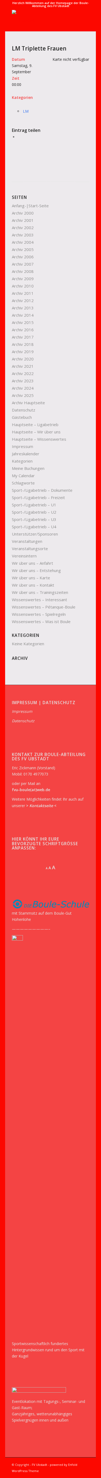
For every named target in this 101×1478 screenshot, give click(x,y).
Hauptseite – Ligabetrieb (35, 424)
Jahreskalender (25, 453)
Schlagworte (23, 483)
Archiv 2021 (23, 366)
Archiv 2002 (23, 227)
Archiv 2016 (23, 329)
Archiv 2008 (23, 271)
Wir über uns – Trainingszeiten (40, 592)
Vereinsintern (24, 556)
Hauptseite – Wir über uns (36, 431)
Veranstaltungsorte (30, 548)
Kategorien (22, 461)
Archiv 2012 (23, 300)
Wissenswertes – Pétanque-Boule (43, 607)
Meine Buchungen (28, 468)
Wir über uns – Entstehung (36, 570)
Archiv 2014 (23, 315)
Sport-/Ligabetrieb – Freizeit (38, 497)
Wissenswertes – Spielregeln (39, 614)
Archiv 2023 (23, 380)
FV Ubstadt (39, 1465)
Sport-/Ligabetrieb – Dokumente (42, 490)
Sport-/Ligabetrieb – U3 (34, 519)
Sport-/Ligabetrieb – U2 (34, 512)
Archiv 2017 (23, 337)
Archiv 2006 (23, 256)
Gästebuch (22, 417)
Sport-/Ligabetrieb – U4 (34, 526)
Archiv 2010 (23, 286)
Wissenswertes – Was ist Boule (41, 621)
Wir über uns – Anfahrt (32, 563)
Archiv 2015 (23, 322)
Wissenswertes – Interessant (39, 599)
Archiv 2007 (23, 264)
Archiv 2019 (23, 351)
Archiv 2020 (23, 359)
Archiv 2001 (23, 220)
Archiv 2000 (23, 213)
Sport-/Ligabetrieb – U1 (34, 504)
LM (26, 111)
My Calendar (23, 475)
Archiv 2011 (23, 293)
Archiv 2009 (23, 278)
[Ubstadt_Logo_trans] (43, 20)
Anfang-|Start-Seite (30, 205)
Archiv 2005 (23, 249)
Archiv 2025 (23, 395)
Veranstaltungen (27, 541)
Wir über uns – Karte (31, 577)
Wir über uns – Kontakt (33, 585)
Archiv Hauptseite (28, 402)
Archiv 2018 (23, 344)
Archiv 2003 (23, 235)
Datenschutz (23, 410)
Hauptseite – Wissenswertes (39, 439)
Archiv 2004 (23, 242)
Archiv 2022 (23, 373)
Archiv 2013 (23, 307)
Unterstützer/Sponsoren (35, 534)
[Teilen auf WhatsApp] (19, 136)
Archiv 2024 (23, 388)
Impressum (22, 446)
